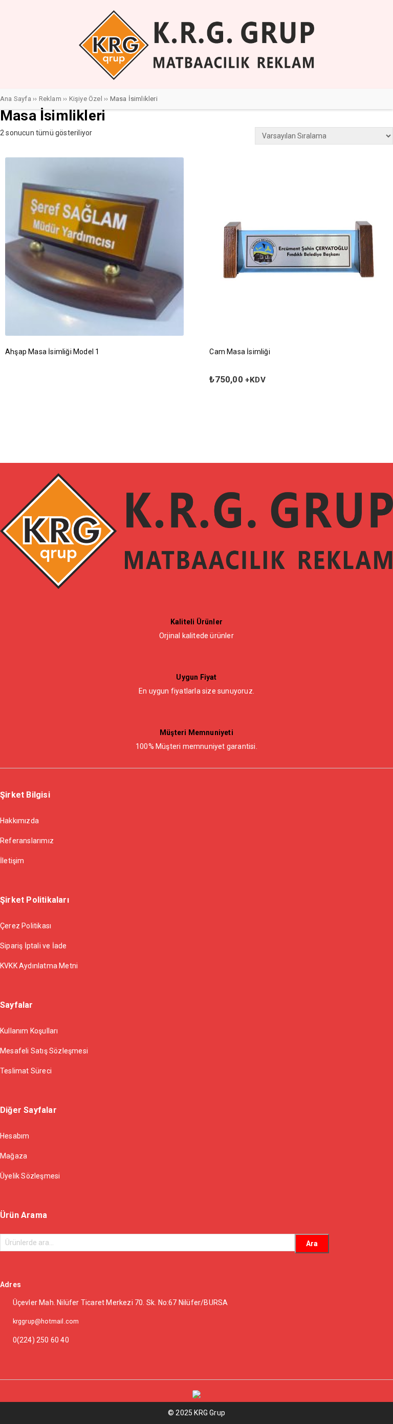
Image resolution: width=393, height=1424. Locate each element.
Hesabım (14, 1136)
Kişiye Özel (85, 99)
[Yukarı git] (375, 1406)
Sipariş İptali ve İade (33, 946)
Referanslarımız (27, 841)
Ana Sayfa (15, 99)
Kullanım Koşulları (29, 1031)
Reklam (50, 99)
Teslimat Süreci (26, 1071)
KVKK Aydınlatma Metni (39, 966)
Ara (312, 1243)
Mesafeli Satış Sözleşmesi (44, 1051)
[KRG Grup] (197, 77)
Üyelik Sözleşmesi (30, 1176)
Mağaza (13, 1156)
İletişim (12, 861)
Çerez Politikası (25, 926)
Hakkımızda (19, 821)
